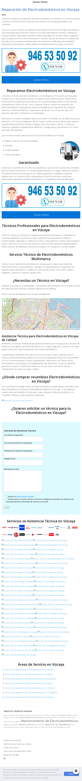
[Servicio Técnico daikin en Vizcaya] (17, 573)
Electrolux (45, 717)
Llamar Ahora (41, 79)
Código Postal (9, 458)
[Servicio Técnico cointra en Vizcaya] (53, 632)
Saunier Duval (14, 727)
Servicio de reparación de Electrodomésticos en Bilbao (29, 674)
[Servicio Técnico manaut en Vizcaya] (52, 641)
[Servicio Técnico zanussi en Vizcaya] (52, 564)
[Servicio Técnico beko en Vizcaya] (22, 528)
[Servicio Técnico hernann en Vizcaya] (47, 623)
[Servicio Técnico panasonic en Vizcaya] (50, 541)
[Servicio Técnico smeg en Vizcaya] (48, 550)
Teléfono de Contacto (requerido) (18, 451)
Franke (59, 717)
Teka (35, 727)
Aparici (6, 715)
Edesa (18, 717)
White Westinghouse (59, 727)
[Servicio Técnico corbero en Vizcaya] (45, 528)
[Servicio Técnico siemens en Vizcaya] (51, 545)
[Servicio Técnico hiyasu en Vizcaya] (49, 582)
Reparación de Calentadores (57, 724)
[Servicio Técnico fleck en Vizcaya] (44, 637)
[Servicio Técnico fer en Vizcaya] (15, 637)
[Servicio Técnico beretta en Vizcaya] (17, 609)
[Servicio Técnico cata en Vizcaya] (39, 528)
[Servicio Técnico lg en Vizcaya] (33, 535)
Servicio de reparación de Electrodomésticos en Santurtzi (30, 688)
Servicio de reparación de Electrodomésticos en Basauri (29, 697)
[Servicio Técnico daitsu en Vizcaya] (47, 573)
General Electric (67, 717)
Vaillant (43, 727)
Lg (14, 721)
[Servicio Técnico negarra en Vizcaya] (49, 646)
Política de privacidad (12, 740)
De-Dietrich (12, 717)
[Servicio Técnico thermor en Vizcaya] (18, 651)
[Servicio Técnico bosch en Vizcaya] (28, 528)
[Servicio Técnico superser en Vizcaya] (18, 554)
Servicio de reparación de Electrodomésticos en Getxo (28, 683)
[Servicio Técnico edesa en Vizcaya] (63, 528)
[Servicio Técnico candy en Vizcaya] (33, 528)
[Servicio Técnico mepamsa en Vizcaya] (45, 535)
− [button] (4, 304)
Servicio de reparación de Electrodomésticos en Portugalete (31, 692)
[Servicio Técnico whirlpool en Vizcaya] (18, 564)
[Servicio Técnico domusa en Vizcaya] (18, 619)
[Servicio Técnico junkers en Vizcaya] (48, 596)
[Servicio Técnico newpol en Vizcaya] (57, 535)
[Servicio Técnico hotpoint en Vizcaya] (22, 535)
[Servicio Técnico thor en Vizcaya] (49, 554)
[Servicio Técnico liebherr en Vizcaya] (39, 535)
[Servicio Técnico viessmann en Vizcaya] (19, 655)
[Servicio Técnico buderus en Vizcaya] (18, 614)
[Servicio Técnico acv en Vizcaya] (48, 609)
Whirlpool (49, 727)
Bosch (30, 715)
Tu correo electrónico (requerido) (18, 443)
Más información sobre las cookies (17, 744)
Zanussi (68, 727)
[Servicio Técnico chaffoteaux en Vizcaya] (19, 632)
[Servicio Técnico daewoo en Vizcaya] (51, 528)
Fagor (50, 717)
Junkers (10, 721)
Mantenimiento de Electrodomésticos (49, 721)
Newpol (16, 725)
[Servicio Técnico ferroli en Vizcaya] (17, 596)
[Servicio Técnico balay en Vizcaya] (16, 528)
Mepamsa (7, 725)
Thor (38, 727)
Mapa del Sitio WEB (11, 755)
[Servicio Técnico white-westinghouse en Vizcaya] (52, 559)
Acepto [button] (71, 774)
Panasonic (41, 725)
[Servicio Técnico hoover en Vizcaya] (16, 535)
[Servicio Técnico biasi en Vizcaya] (49, 619)
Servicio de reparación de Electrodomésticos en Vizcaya (29, 669)
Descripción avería (11, 469)
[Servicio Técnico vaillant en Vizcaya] (51, 600)
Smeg (26, 727)
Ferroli (54, 717)
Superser (31, 727)
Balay (17, 715)
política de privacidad (25, 496)
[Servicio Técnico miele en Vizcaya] (51, 535)
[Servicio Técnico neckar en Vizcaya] (17, 646)
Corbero (74, 715)
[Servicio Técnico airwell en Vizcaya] (17, 568)
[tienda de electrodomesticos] (41, 400)
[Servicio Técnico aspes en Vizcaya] (49, 586)
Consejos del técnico (65, 715)
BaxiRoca (22, 715)
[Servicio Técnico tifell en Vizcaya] (49, 651)
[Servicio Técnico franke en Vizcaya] (75, 528)
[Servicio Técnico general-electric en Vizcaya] (4, 535)
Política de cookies (11, 748)
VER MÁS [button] (45, 778)
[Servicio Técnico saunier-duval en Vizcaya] (20, 605)
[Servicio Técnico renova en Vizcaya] (17, 628)
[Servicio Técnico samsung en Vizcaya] (18, 545)
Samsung (7, 727)
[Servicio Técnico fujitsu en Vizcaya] (17, 577)
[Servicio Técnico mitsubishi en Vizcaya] (50, 577)
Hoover (6, 721)
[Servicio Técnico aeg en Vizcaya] (4, 528)
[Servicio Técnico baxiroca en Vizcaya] (55, 605)
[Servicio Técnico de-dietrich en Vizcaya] (57, 528)
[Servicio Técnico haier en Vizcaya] (10, 535)
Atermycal (12, 715)
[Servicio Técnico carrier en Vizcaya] (48, 568)
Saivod (72, 725)
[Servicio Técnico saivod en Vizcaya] (17, 550)
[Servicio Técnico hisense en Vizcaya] (18, 586)
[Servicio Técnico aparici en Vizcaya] (49, 591)
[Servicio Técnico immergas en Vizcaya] (18, 641)
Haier (73, 717)
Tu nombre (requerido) (13, 435)
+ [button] (4, 301)
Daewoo (6, 717)
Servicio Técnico (40, 2)
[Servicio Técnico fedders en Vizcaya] (51, 614)
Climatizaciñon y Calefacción (49, 715)
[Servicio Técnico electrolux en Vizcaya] (69, 528)
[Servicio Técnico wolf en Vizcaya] (16, 623)
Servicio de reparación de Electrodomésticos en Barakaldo (30, 678)
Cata (38, 715)
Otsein (36, 725)
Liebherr (18, 721)
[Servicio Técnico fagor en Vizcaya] (10, 528)
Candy (34, 715)
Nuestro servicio (26, 724)
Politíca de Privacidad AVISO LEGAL (17, 751)
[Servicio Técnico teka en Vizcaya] (16, 559)
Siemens (21, 727)
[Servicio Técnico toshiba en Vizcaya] (17, 582)
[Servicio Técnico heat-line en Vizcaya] (50, 628)
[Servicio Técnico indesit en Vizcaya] (28, 535)
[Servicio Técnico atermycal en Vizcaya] (18, 600)
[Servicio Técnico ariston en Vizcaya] (17, 591)
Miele (12, 725)
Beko (26, 715)
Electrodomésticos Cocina (30, 717)
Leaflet (62, 329)
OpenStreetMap (75, 329)
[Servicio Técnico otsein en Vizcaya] (17, 541)
